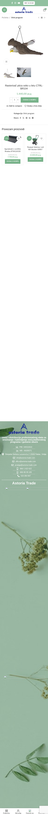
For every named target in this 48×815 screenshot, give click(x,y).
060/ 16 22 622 (29, 3)
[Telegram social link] (32, 118)
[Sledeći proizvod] (44, 17)
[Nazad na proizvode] (41, 17)
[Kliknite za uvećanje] (6, 61)
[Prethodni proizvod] (38, 17)
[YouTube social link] (19, 3)
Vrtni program (17, 18)
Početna (5, 18)
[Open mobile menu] (4, 9)
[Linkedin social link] (29, 118)
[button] (12, 161)
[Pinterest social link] (26, 118)
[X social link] (23, 118)
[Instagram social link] (15, 3)
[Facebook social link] (12, 3)
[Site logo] (24, 10)
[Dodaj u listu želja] (18, 138)
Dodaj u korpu (29, 100)
